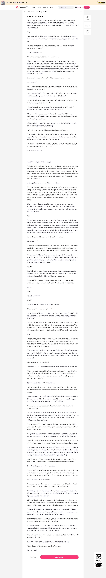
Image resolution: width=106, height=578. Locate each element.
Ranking (45, 7)
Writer (52, 7)
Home (33, 7)
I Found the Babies (33, 12)
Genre (39, 7)
